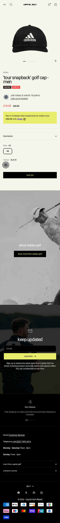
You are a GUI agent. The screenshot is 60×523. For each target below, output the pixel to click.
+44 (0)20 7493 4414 (21, 442)
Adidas (5, 72)
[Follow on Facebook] (18, 492)
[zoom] (55, 61)
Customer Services (17, 435)
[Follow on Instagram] (34, 492)
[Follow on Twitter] (26, 492)
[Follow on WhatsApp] (41, 492)
